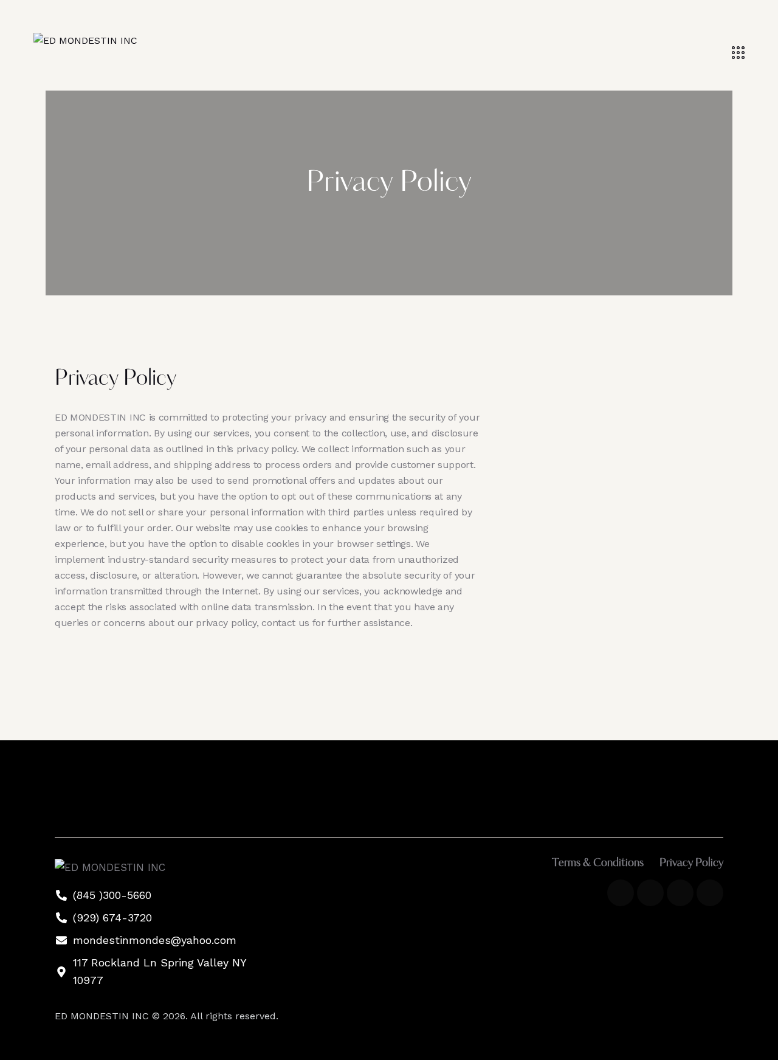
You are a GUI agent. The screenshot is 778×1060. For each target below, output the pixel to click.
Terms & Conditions (598, 863)
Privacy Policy (691, 863)
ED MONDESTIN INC (103, 1016)
